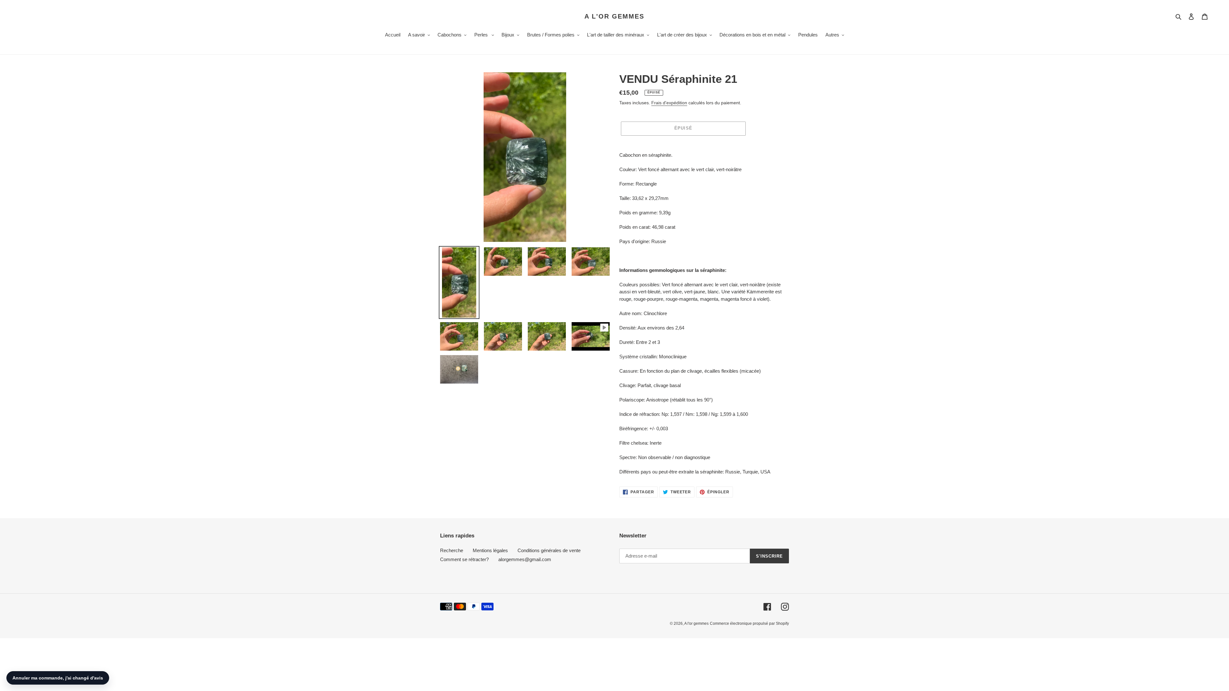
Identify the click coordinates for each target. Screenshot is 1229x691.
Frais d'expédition (669, 102)
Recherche (451, 550)
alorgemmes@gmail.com (524, 559)
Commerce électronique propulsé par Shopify (749, 623)
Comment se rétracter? (464, 559)
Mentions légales (490, 550)
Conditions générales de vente (549, 550)
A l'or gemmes (614, 16)
